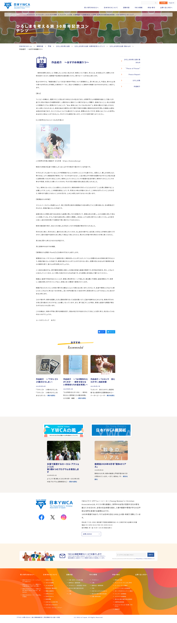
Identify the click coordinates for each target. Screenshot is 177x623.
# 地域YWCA (86, 14)
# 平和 (94, 14)
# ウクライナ (31, 14)
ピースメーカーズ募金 (121, 585)
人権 (70, 594)
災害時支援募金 (119, 602)
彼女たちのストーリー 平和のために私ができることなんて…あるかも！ (31, 590)
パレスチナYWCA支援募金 (122, 588)
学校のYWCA (50, 596)
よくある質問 (49, 585)
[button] (53, 141)
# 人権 (70, 14)
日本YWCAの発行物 (52, 602)
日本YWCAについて (111, 7)
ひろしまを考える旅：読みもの (132, 61)
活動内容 (126, 7)
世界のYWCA (50, 594)
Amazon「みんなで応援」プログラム (124, 605)
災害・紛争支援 (96, 596)
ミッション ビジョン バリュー (54, 607)
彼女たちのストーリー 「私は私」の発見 (31, 595)
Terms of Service (148, 558)
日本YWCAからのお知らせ (99, 591)
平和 (70, 591)
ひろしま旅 (136, 80)
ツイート (111, 332)
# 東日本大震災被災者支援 (106, 14)
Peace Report (134, 74)
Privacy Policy (139, 558)
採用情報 (48, 599)
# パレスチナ (62, 14)
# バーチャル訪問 (51, 14)
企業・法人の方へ (166, 7)
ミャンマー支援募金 (120, 594)
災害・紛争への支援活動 (76, 580)
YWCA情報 (139, 7)
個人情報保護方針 (37, 617)
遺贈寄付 (117, 609)
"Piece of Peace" (133, 68)
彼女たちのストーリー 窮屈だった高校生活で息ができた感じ (31, 585)
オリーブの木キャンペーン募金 (124, 591)
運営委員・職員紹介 (51, 588)
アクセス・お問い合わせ (23, 617)
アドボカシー (95, 580)
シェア (102, 332)
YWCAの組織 (50, 583)
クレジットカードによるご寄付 (123, 583)
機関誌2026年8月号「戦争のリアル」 (110, 465)
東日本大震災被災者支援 (76, 588)
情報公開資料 (50, 591)
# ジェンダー (40, 14)
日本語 (163, 3)
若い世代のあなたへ (91, 7)
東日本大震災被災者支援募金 (123, 599)
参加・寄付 (151, 7)
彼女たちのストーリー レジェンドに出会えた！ (31, 580)
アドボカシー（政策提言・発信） (78, 585)
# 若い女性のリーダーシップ (125, 14)
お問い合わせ (87, 534)
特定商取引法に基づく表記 (52, 617)
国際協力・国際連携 (74, 583)
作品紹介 (137, 86)
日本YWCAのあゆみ (52, 605)
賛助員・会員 (118, 580)
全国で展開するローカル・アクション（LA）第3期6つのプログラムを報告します (63, 467)
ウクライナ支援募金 (120, 596)
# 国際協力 (76, 14)
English (171, 3)
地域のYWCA (50, 580)
